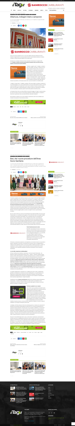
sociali (28, 106)
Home (11, 13)
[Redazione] (11, 23)
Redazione (20, 122)
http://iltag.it (20, 123)
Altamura (14, 106)
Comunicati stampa (23, 14)
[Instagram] (59, 0)
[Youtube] (61, 0)
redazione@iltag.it (31, 420)
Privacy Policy (51, 415)
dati (20, 106)
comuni (18, 106)
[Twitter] (21, 26)
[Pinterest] (23, 26)
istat (22, 106)
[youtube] (22, 125)
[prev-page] (11, 147)
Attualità (19, 14)
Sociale (30, 14)
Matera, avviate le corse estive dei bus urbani (38, 117)
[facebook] (18, 125)
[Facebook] (58, 0)
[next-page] (12, 147)
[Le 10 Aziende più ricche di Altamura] (50, 40)
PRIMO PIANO (34, 14)
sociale (25, 106)
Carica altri (56, 53)
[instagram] (20, 125)
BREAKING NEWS (13, 14)
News (13, 13)
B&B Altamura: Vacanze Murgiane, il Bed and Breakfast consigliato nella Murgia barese (15, 143)
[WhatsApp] (26, 26)
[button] (63, 10)
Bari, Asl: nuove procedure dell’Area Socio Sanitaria (18, 117)
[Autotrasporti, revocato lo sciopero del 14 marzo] (50, 45)
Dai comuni (27, 14)
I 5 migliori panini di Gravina (58, 48)
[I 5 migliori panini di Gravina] (50, 50)
